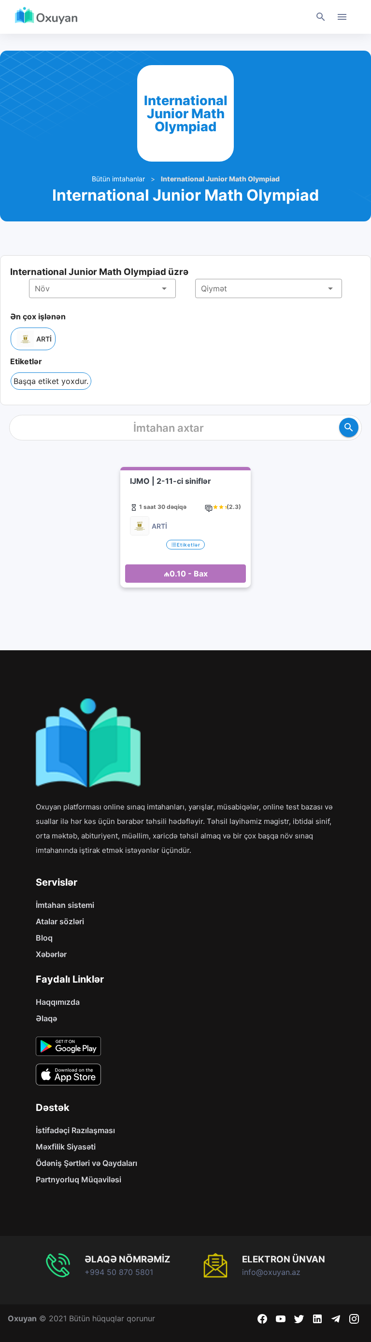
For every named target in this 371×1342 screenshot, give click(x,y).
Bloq (44, 938)
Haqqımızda (58, 1002)
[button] (102, 288)
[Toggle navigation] (342, 17)
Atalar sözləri (60, 921)
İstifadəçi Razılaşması (75, 1130)
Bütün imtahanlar (118, 179)
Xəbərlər (51, 954)
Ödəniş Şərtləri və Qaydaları (86, 1163)
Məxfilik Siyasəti (66, 1146)
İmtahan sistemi (65, 905)
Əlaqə (46, 1018)
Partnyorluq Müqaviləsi (78, 1179)
